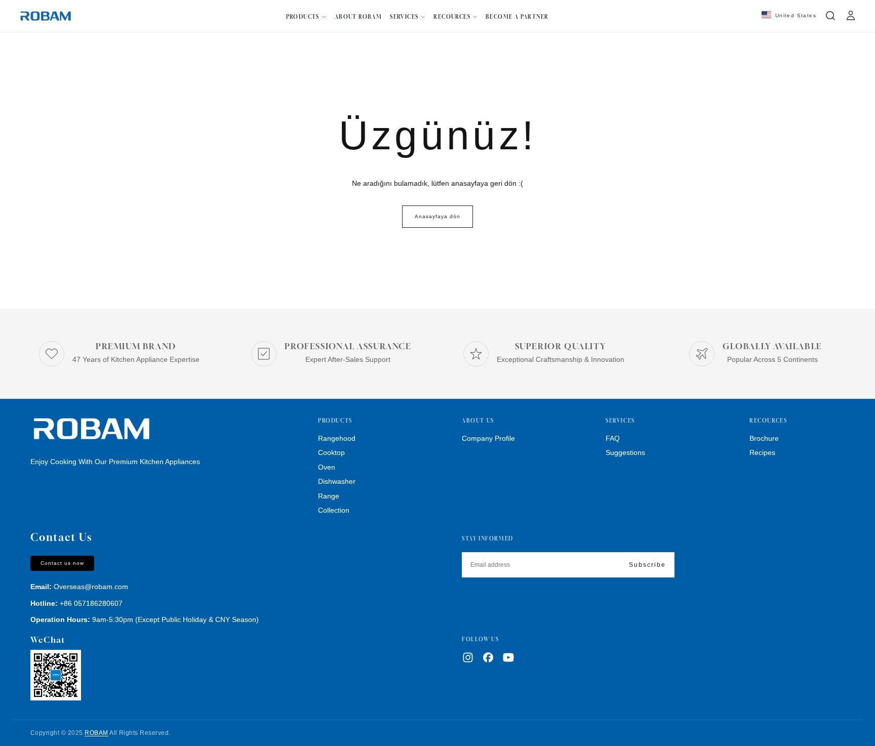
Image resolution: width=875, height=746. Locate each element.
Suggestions (625, 452)
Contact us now (62, 563)
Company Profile (488, 438)
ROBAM (96, 732)
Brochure (764, 438)
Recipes (762, 452)
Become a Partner (517, 17)
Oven (326, 467)
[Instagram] (468, 657)
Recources (451, 17)
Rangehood (336, 438)
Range (328, 496)
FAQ (613, 438)
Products (303, 17)
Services (404, 17)
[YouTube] (508, 657)
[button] (789, 15)
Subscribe (647, 564)
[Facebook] (488, 657)
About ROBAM (358, 17)
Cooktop (331, 452)
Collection (333, 510)
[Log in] (851, 16)
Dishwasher (336, 481)
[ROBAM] (91, 429)
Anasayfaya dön (437, 216)
